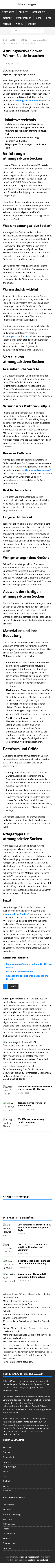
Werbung (7, 1519)
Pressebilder (9, 1533)
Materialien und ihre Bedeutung (22, 137)
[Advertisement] (27, 1165)
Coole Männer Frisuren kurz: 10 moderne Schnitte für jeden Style (34, 1227)
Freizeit (23, 12)
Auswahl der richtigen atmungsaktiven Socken (26, 132)
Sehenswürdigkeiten (16, 1355)
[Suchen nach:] (27, 30)
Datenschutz (9, 1543)
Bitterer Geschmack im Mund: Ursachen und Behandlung (34, 1262)
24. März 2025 (23, 1093)
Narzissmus (40, 1352)
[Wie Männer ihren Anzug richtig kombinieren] (9, 1123)
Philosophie (8, 1504)
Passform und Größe (16, 141)
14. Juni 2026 (23, 1234)
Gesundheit (38, 12)
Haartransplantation (33, 1348)
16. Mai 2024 (23, 1254)
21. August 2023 (10, 63)
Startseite (8, 12)
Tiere (46, 1355)
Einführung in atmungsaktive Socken (24, 124)
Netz (48, 18)
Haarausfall (18, 1348)
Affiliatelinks (9, 1524)
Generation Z (45, 1345)
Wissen (19, 24)
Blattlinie (7, 1509)
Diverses (35, 1341)
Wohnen (32, 24)
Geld (37, 1345)
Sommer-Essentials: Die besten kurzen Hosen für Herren (35, 1088)
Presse (6, 1528)
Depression (25, 1341)
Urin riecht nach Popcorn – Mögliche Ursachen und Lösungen (32, 1247)
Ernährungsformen (11, 1345)
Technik (6, 24)
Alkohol (16, 1341)
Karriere (7, 18)
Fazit (7, 147)
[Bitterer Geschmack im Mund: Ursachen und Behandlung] (9, 1265)
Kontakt (6, 1538)
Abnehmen (7, 1341)
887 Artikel (36, 1045)
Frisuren (31, 1345)
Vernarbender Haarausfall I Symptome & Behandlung (32, 1275)
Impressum (8, 1548)
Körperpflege (23, 18)
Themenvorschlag (11, 1514)
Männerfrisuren (27, 1352)
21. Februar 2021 (24, 1280)
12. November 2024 (26, 1109)
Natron (49, 1352)
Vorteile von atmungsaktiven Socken (24, 127)
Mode (38, 18)
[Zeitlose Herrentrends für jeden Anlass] (9, 1107)
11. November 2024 (25, 1126)
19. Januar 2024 (24, 1267)
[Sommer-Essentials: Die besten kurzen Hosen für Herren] (9, 1090)
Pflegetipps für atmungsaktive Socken (25, 144)
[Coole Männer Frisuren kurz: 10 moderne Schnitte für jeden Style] (9, 1230)
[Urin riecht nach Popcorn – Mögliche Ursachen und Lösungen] (9, 1248)
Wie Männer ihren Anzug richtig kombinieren (31, 1120)
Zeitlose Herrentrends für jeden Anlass (32, 1104)
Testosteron (38, 1355)
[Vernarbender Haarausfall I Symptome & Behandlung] (9, 1278)
